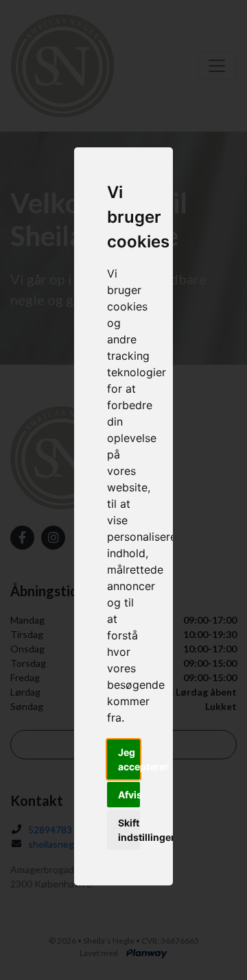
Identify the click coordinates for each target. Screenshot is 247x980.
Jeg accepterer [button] (129, 759)
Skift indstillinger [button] (129, 830)
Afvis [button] (129, 794)
